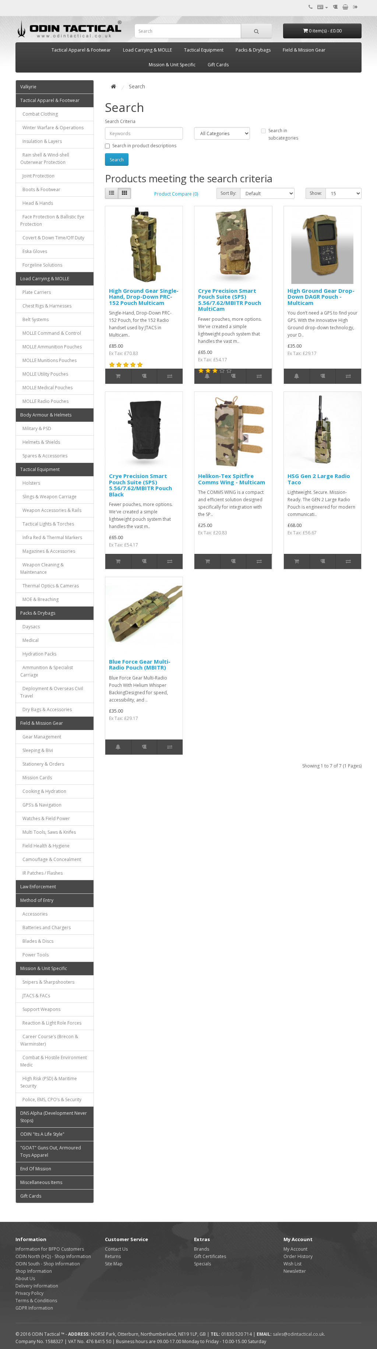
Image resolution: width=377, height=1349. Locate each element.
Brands (201, 1249)
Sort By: (228, 193)
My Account (295, 1249)
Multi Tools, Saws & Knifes (48, 832)
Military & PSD (35, 428)
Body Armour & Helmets (45, 415)
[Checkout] (355, 7)
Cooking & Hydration (43, 791)
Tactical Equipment (203, 50)
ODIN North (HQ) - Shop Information (53, 1256)
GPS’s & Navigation (40, 805)
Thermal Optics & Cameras (49, 586)
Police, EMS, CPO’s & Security (50, 1099)
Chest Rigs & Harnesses (45, 306)
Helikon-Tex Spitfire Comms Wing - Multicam (231, 479)
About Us (25, 1278)
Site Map (114, 1264)
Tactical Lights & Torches (47, 524)
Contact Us (116, 1249)
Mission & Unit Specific (172, 65)
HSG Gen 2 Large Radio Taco (319, 479)
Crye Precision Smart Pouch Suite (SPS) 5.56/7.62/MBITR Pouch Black (140, 485)
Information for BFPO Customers (49, 1249)
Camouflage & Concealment (50, 859)
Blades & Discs (36, 941)
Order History (298, 1256)
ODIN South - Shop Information (47, 1264)
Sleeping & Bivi (36, 750)
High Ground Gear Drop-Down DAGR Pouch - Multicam (321, 296)
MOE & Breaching (39, 599)
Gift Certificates (210, 1256)
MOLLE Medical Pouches (46, 387)
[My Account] (322, 7)
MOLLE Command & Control (50, 333)
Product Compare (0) (176, 194)
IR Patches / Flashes (41, 873)
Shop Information (33, 1271)
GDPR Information (34, 1308)
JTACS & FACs (35, 996)
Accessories (33, 914)
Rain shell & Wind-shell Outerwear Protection (44, 158)
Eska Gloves (33, 251)
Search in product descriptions (144, 146)
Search (137, 86)
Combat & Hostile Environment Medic (53, 1061)
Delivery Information (36, 1286)
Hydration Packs (38, 654)
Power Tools (34, 955)
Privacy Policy (29, 1293)
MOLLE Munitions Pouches (48, 360)
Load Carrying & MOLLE (147, 50)
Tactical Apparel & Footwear (81, 50)
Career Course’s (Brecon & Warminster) (49, 1040)
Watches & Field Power (45, 818)
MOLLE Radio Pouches (44, 401)
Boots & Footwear (40, 189)
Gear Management (40, 737)
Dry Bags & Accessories (46, 709)
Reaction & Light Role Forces (50, 1023)
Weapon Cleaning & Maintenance (42, 568)
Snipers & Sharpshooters (47, 982)
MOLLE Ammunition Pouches (51, 347)
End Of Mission (35, 1169)
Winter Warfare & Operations (52, 127)
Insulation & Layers (41, 141)
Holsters (30, 483)
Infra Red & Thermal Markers (51, 537)
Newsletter (294, 1271)
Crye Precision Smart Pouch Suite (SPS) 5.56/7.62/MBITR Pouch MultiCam (229, 300)
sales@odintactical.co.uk (298, 1334)
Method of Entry (36, 900)
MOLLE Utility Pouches (44, 374)
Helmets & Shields (40, 442)
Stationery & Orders (42, 764)
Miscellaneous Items (41, 1182)
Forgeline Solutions (41, 265)
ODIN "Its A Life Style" (42, 1134)
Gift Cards (218, 65)
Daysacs (30, 626)
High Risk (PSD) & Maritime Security (48, 1082)
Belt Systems (34, 319)
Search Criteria (120, 121)
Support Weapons (40, 1009)
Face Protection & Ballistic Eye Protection (52, 220)
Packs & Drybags (253, 50)
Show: (316, 193)
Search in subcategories (283, 134)
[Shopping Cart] (345, 7)
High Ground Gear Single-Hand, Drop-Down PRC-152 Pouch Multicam (144, 296)
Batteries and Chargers (45, 927)
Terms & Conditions (36, 1300)
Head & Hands (36, 203)
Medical (29, 640)
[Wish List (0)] (335, 7)
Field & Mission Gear (304, 50)
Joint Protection (37, 176)
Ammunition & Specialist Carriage (46, 671)
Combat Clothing (39, 114)
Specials (202, 1264)
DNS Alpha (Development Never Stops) (53, 1117)
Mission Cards (36, 777)
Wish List (292, 1264)
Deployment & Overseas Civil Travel (51, 692)
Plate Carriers (35, 292)
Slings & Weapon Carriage (48, 496)
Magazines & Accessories (47, 551)
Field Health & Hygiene (45, 846)
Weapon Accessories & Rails (50, 510)
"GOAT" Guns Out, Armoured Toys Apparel (50, 1151)
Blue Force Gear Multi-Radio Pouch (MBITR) (139, 664)
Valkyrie (28, 87)
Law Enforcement (38, 886)
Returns (113, 1256)
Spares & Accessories (43, 456)
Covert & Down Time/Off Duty (52, 238)
